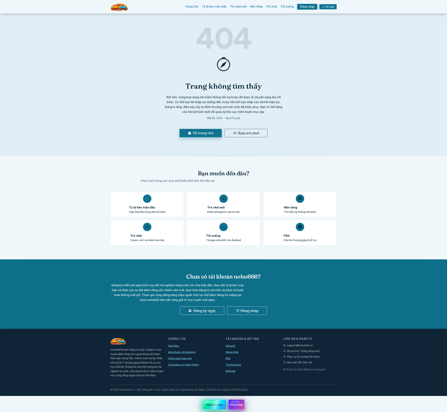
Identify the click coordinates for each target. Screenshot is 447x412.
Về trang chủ (203, 133)
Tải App (329, 6)
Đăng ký (230, 345)
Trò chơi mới (238, 6)
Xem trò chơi (248, 133)
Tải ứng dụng (233, 364)
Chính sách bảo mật (180, 358)
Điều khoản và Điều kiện (182, 352)
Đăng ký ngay (204, 310)
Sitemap (231, 371)
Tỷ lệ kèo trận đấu (214, 6)
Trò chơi (271, 6)
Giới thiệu (173, 345)
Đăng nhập (307, 6)
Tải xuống (287, 6)
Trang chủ (191, 6)
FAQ (228, 358)
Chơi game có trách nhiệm (183, 364)
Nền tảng (256, 6)
